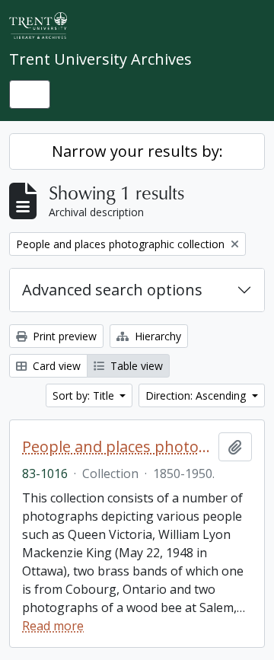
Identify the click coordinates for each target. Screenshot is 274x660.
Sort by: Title (85, 395)
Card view (55, 366)
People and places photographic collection (117, 447)
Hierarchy (156, 336)
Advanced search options (112, 289)
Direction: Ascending (197, 395)
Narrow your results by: (137, 151)
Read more (53, 625)
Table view (135, 366)
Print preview (63, 336)
